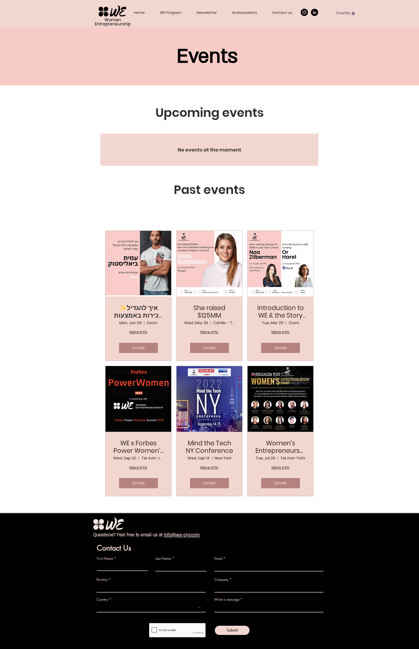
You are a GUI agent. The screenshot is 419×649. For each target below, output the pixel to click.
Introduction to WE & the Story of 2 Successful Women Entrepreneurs (280, 311)
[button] (345, 13)
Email (218, 558)
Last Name (163, 558)
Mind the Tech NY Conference (209, 447)
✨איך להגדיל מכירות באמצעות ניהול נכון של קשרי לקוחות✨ (138, 311)
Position (102, 579)
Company (221, 579)
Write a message (226, 599)
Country (102, 599)
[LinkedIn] (314, 12)
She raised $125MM (209, 311)
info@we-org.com (182, 535)
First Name (105, 558)
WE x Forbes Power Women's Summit (138, 447)
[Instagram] (304, 12)
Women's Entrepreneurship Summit (280, 447)
